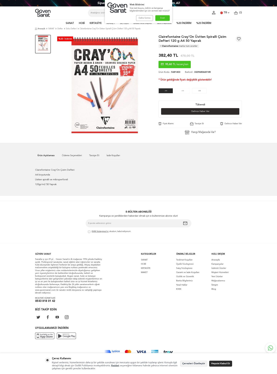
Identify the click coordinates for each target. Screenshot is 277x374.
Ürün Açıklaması (46, 155)
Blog (213, 289)
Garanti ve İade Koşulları (187, 272)
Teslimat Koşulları (184, 260)
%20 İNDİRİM (203, 23)
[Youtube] (57, 317)
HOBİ (82, 23)
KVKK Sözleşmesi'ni (100, 231)
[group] (105, 84)
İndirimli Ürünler (218, 268)
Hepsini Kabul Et (220, 363)
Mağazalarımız (218, 281)
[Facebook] (48, 317)
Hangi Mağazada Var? (203, 132)
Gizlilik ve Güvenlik (185, 277)
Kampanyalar (217, 264)
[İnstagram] (66, 317)
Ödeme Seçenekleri (72, 155)
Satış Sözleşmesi (184, 268)
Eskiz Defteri (71, 29)
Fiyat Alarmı (167, 124)
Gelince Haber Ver (200, 111)
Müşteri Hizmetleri (220, 272)
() (240, 12)
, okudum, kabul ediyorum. (111, 231)
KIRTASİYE (96, 23)
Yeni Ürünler (217, 277)
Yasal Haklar (181, 285)
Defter (60, 29)
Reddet (115, 366)
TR (225, 12)
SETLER (124, 23)
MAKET (110, 23)
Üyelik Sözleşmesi (184, 264)
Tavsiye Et (198, 124)
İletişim (214, 285)
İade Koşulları (113, 155)
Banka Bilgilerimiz (184, 281)
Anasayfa (41, 29)
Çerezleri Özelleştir (193, 363)
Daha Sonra (144, 18)
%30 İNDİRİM (183, 23)
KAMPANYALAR (142, 23)
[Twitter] (38, 317)
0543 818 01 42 (45, 301)
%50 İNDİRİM (164, 23)
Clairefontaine (179, 46)
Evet (162, 18)
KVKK (178, 289)
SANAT (70, 23)
